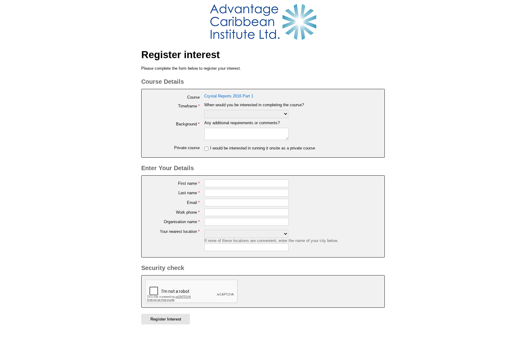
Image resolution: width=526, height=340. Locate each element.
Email (193, 202)
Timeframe (188, 106)
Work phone (187, 212)
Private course (186, 147)
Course (193, 97)
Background (187, 124)
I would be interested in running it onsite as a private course (262, 148)
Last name (188, 193)
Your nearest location (179, 231)
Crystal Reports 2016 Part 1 (228, 96)
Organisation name (181, 221)
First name (188, 183)
